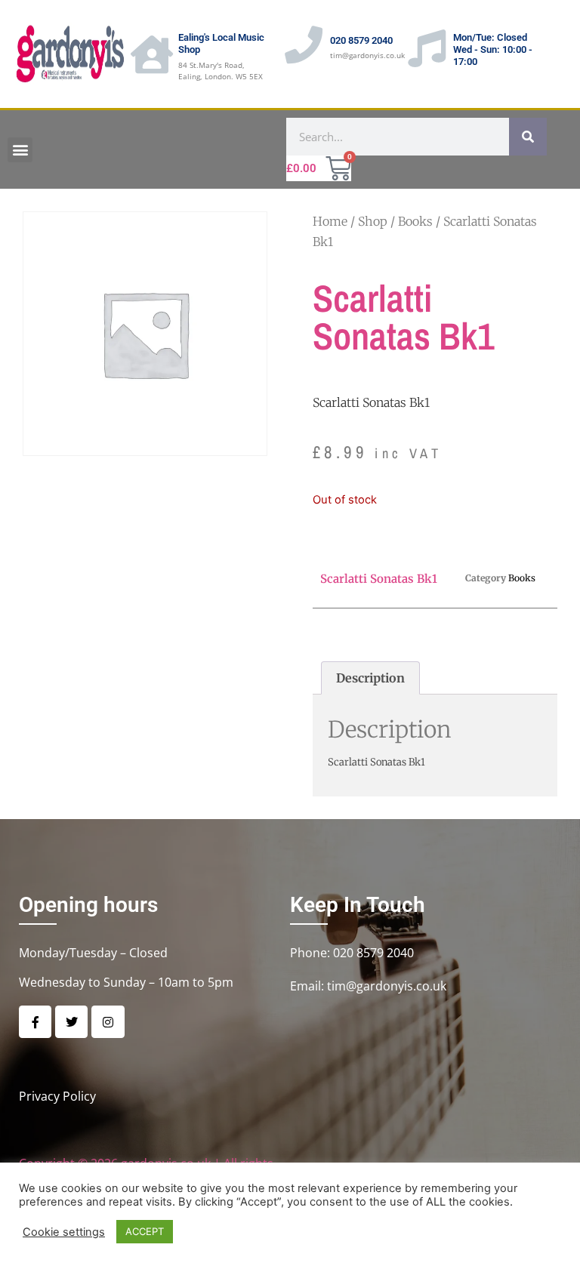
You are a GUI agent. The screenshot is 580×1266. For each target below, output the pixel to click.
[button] (20, 149)
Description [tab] (370, 677)
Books (415, 221)
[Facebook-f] (35, 1022)
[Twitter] (71, 1022)
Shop (372, 221)
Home (330, 221)
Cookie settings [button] (64, 1232)
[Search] (528, 137)
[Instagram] (107, 1022)
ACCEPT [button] (144, 1231)
